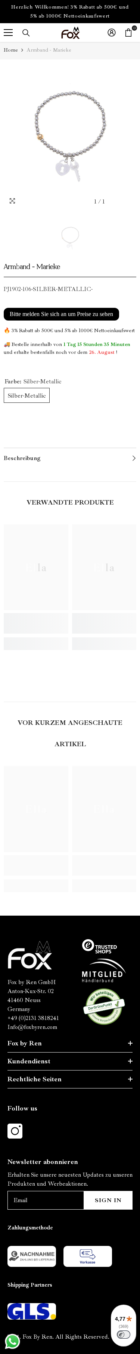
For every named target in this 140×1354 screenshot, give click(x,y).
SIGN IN (108, 1200)
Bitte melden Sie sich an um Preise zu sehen (61, 314)
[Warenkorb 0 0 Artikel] (128, 32)
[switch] (123, 1334)
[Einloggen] (111, 32)
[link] (36, 623)
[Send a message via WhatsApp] (12, 1341)
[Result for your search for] (26, 32)
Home (11, 50)
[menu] (8, 32)
